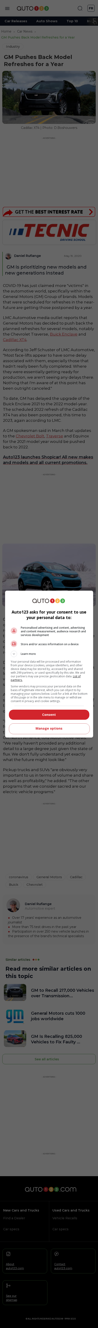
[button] (49, 654)
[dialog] (49, 664)
